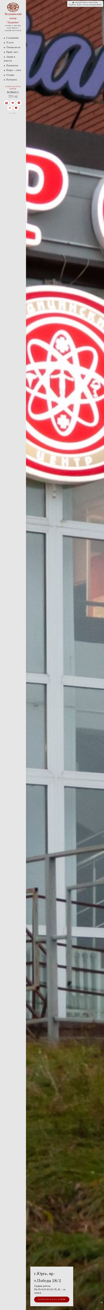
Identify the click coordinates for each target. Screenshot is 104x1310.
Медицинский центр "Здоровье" (13, 18)
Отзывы (10, 75)
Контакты (11, 80)
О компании (12, 38)
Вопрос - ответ (13, 70)
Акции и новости (9, 59)
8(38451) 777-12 (13, 94)
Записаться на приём (52, 1299)
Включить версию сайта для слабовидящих (85, 4)
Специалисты (13, 47)
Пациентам (12, 65)
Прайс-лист (12, 52)
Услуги (10, 43)
